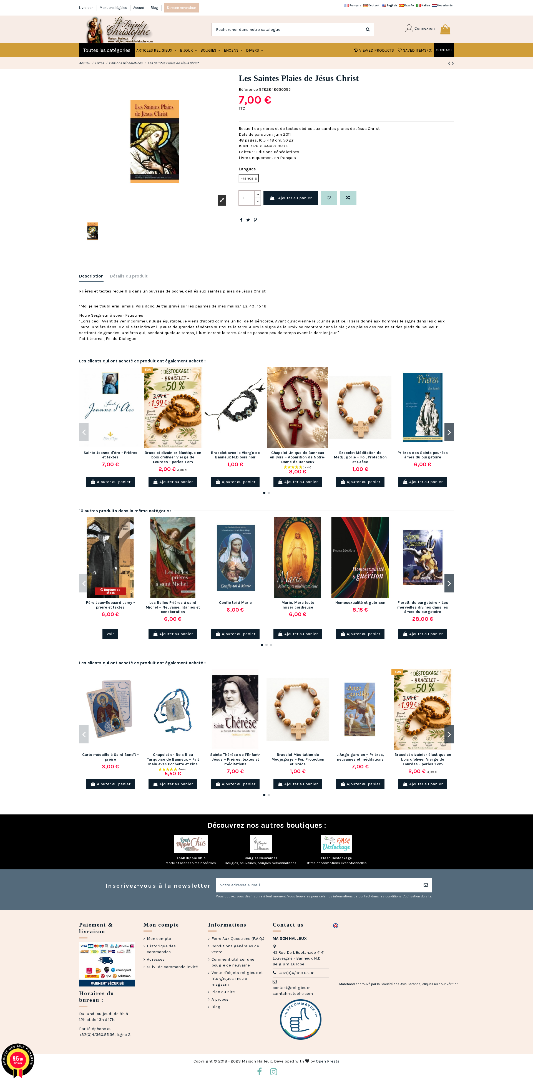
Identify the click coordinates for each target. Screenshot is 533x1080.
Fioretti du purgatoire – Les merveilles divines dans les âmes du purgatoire (422, 607)
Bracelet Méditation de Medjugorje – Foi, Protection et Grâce (360, 457)
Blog (154, 8)
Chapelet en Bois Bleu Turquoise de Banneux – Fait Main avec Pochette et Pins (173, 759)
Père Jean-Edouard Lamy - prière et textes (110, 605)
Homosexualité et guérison (360, 602)
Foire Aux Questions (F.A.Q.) (238, 938)
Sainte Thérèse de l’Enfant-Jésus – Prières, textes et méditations (235, 759)
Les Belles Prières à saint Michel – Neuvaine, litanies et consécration (173, 607)
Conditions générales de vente (235, 948)
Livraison (86, 8)
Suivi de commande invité (172, 966)
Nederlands (445, 5)
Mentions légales (114, 8)
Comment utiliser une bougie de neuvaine (233, 962)
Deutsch (373, 5)
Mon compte (159, 938)
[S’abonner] (425, 885)
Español (409, 5)
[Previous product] (450, 63)
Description (91, 276)
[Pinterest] (255, 220)
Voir (110, 633)
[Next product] (453, 63)
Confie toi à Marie (235, 602)
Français (355, 5)
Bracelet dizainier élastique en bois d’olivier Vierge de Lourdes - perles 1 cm (173, 457)
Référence (248, 89)
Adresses (156, 959)
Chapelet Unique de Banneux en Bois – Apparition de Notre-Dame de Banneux (298, 457)
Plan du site (223, 991)
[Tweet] (248, 220)
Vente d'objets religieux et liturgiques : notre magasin (237, 978)
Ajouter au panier (295, 197)
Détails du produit (129, 276)
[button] (188, 50)
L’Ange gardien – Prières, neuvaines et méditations (360, 757)
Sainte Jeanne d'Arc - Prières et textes (110, 455)
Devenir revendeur (181, 8)
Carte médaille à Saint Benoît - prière (110, 757)
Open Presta (328, 1061)
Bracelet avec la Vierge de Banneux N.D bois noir (235, 455)
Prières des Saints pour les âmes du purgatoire (423, 455)
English (391, 5)
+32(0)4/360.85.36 (297, 972)
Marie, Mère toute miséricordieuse (297, 605)
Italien (425, 5)
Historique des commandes (161, 948)
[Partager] (241, 220)
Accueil (139, 8)
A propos (220, 999)
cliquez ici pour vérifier (439, 984)
